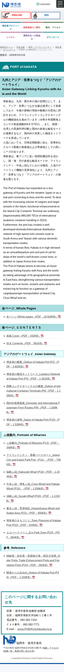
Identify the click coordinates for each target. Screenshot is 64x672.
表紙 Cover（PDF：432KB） (23, 335)
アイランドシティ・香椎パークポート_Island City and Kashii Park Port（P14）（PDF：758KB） (33, 460)
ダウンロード (53, 37)
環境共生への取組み (31, 37)
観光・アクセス (53, 27)
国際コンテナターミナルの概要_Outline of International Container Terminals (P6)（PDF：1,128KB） (33, 391)
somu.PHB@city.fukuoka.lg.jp (34, 629)
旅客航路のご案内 (31, 27)
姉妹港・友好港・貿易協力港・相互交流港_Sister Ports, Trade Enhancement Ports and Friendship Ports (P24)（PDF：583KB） (33, 560)
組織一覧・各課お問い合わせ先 (19, 651)
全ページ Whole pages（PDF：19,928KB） (32, 316)
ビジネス (10, 37)
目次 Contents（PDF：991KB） (25, 343)
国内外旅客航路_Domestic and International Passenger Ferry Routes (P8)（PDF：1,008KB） (33, 408)
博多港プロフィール (10, 27)
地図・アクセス (50, 648)
